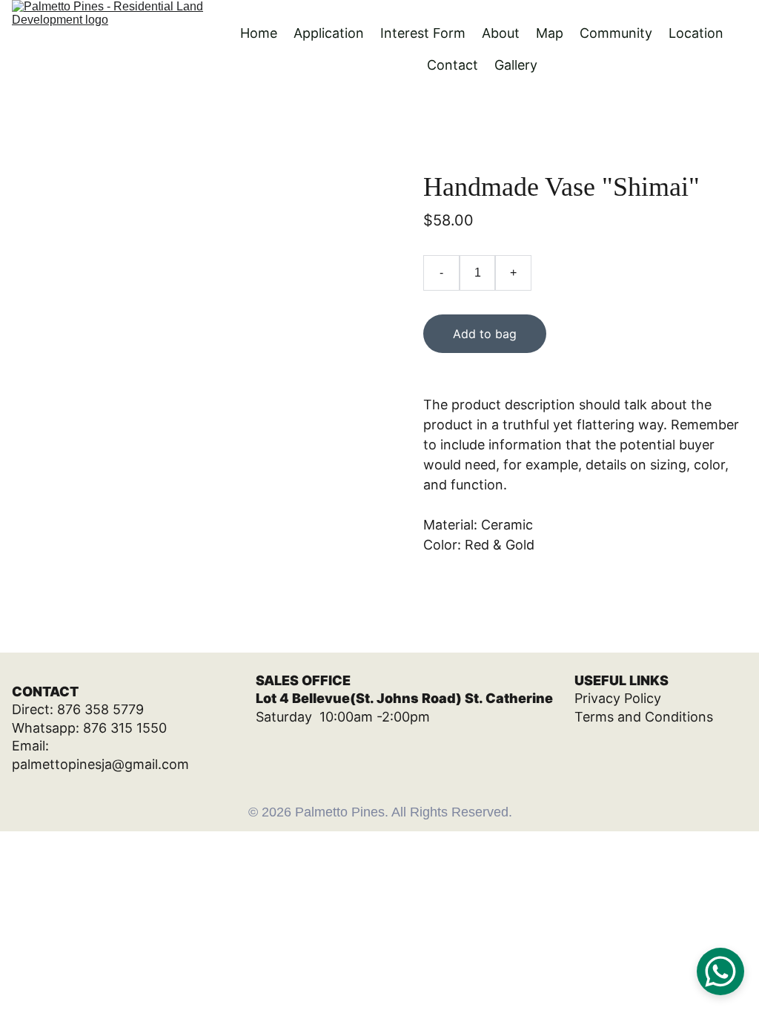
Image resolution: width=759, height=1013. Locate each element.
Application (329, 33)
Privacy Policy (617, 698)
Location (696, 33)
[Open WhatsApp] (720, 971)
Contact (452, 65)
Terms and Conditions (643, 717)
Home (258, 33)
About (501, 33)
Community (616, 33)
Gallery (515, 65)
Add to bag (485, 333)
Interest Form (422, 33)
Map (549, 33)
